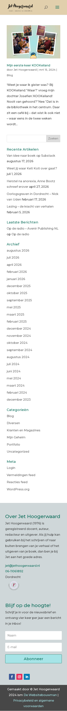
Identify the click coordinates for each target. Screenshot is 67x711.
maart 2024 (16, 385)
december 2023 (19, 399)
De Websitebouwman (40, 695)
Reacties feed (17, 482)
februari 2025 (17, 321)
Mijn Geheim (16, 437)
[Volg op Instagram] (19, 677)
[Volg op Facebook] (12, 677)
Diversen (13, 423)
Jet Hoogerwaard (25, 69)
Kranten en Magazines (23, 430)
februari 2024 (17, 392)
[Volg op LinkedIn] (27, 677)
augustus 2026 (18, 250)
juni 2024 (13, 371)
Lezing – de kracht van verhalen (30, 206)
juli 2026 (13, 257)
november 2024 (19, 336)
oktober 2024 (17, 343)
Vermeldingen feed (21, 475)
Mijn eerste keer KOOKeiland (28, 65)
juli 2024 (13, 364)
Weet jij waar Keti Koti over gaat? (32, 168)
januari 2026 (16, 279)
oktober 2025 (17, 293)
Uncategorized (18, 451)
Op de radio (20, 234)
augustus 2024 (18, 357)
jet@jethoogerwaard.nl (22, 565)
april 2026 (14, 265)
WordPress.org (18, 489)
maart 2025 (15, 314)
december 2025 (19, 286)
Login (11, 468)
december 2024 (19, 328)
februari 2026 (17, 272)
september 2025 (19, 300)
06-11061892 (14, 571)
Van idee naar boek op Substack (31, 155)
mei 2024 (14, 378)
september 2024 (19, 350)
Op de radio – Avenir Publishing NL (32, 228)
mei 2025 (14, 307)
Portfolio (13, 444)
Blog (10, 75)
